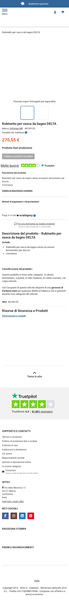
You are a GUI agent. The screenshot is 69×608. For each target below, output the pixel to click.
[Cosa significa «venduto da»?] (26, 132)
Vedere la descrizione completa (17, 190)
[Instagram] (13, 516)
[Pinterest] (30, 516)
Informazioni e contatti (14, 315)
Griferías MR (16, 128)
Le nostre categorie (11, 466)
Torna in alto (34, 376)
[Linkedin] (22, 516)
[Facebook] (5, 516)
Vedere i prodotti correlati (18, 156)
